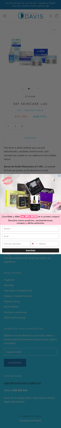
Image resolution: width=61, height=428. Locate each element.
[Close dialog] (59, 176)
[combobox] (34, 243)
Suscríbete (30, 250)
